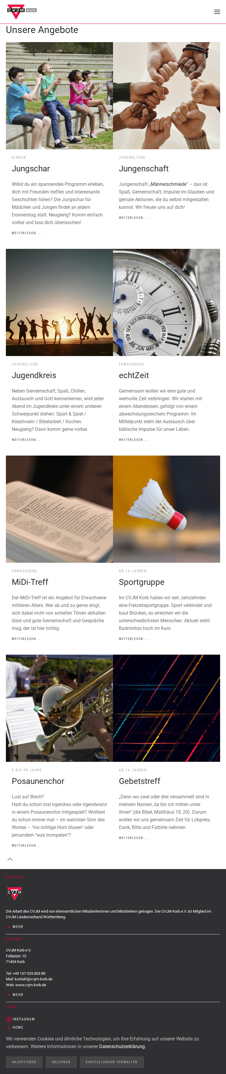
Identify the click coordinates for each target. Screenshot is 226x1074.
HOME (18, 1027)
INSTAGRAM (24, 1019)
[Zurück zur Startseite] (22, 12)
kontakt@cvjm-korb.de (33, 979)
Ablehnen (61, 1062)
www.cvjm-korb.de (30, 985)
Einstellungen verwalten (112, 1062)
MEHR (18, 927)
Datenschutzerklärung (122, 1046)
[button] (217, 12)
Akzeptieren (24, 1062)
